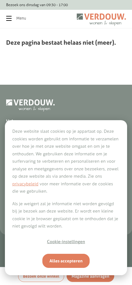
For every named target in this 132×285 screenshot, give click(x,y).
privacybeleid (25, 184)
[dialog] (66, 197)
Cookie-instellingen (66, 241)
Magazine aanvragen (90, 276)
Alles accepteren (66, 261)
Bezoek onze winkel (41, 276)
